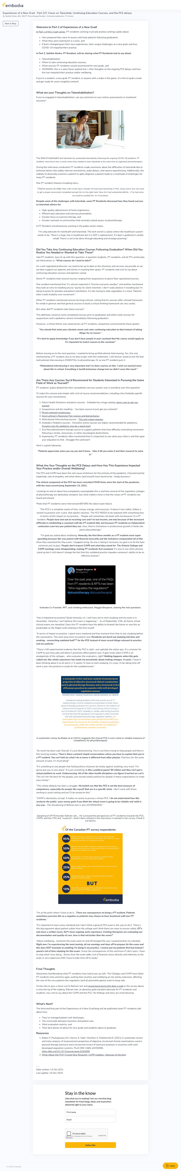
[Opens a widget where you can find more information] (170, 1166)
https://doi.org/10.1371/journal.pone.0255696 (66, 1051)
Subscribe (90, 1145)
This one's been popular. (91, 419)
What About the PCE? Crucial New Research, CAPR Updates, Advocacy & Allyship (84, 1054)
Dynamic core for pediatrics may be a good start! (66, 426)
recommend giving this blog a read (105, 986)
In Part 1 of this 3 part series (50, 31)
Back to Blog (10, 23)
